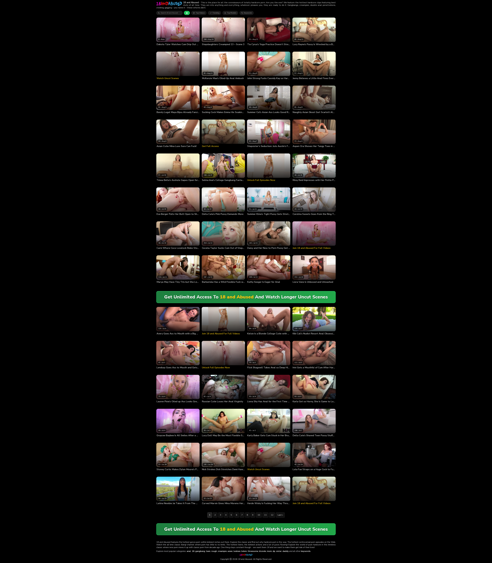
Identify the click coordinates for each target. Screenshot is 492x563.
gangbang (200, 551)
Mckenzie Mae (207, 82)
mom (269, 551)
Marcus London (217, 116)
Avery (159, 338)
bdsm (244, 551)
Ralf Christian (167, 286)
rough (214, 551)
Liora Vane (297, 286)
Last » (280, 515)
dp (274, 551)
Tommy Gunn (171, 116)
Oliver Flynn (263, 116)
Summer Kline (252, 218)
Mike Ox (260, 150)
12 (272, 515)
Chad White (310, 116)
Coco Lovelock (162, 252)
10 (259, 515)
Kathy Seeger (252, 286)
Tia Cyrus (251, 48)
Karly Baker (252, 440)
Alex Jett (262, 218)
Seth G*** (215, 218)
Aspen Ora (297, 150)
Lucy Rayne (297, 48)
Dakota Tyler (162, 48)
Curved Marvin (208, 508)
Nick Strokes (218, 48)
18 (193, 551)
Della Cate (206, 218)
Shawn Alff (304, 338)
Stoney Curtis (174, 252)
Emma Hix (206, 116)
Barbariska (206, 286)
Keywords (248, 13)
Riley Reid (297, 184)
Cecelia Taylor (208, 252)
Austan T (306, 286)
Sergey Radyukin (173, 218)
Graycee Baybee (163, 440)
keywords (305, 551)
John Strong (262, 82)
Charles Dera (173, 48)
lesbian (236, 551)
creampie (222, 551)
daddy (286, 551)
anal (189, 551)
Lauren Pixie (161, 406)
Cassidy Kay (252, 82)
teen (208, 551)
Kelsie (249, 338)
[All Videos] (187, 13)
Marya (159, 286)
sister (279, 551)
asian (230, 551)
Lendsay (160, 372)
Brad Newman (220, 252)
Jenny (295, 82)
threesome (253, 551)
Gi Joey (214, 184)
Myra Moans (207, 48)
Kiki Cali (296, 338)
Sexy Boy (263, 286)
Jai (157, 508)
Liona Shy (251, 406)
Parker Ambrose (236, 184)
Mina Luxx (161, 150)
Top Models (231, 13)
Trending (215, 13)
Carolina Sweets (299, 218)
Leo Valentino (223, 184)
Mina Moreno (219, 508)
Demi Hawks (207, 474)
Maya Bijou (161, 116)
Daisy (249, 252)
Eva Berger (161, 218)
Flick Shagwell (253, 372)
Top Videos (200, 13)
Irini (294, 372)
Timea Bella (161, 184)
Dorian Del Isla (220, 82)
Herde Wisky (252, 508)
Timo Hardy (257, 252)
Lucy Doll (205, 440)
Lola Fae (296, 474)
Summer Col (252, 116)
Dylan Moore (162, 474)
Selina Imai (206, 184)
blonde (262, 551)
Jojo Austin (251, 150)
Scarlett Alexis (299, 116)
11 (265, 515)
